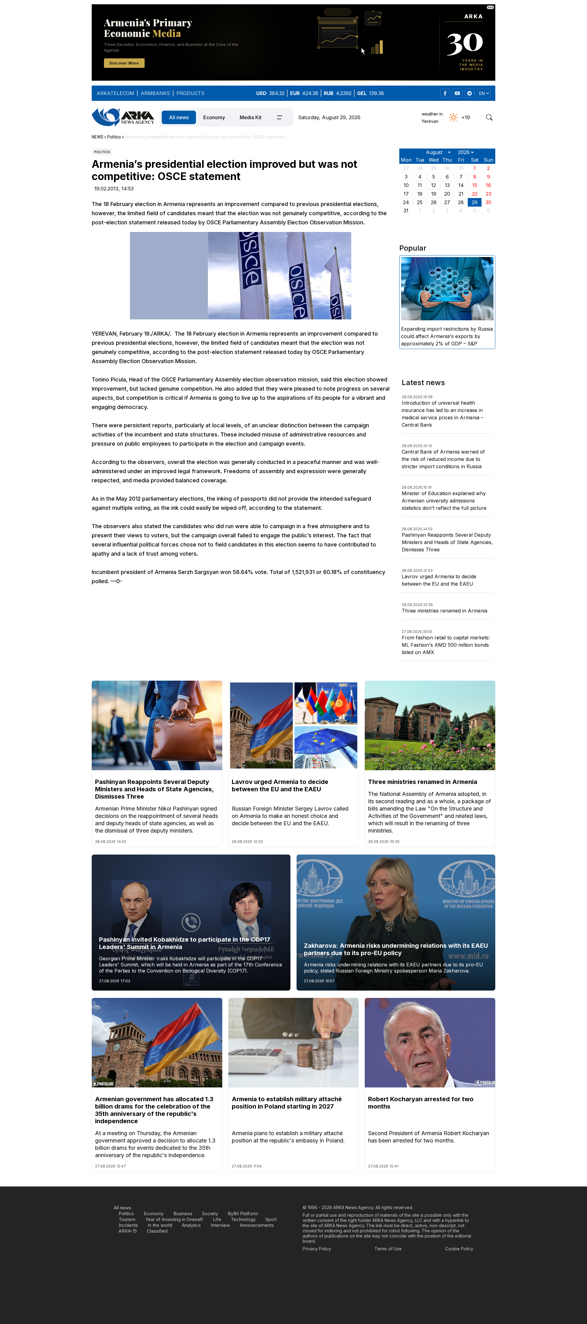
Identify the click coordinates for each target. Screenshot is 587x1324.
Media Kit (250, 117)
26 (434, 202)
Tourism (127, 1219)
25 (420, 202)
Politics (102, 152)
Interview (220, 1225)
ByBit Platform (243, 1213)
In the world (160, 1225)
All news (179, 117)
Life (217, 1219)
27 (447, 202)
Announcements (257, 1225)
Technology (243, 1219)
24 (406, 202)
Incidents (128, 1225)
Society (210, 1213)
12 (433, 185)
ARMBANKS (155, 93)
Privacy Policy (317, 1248)
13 (447, 185)
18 (420, 194)
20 (447, 194)
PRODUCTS (190, 93)
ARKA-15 (128, 1231)
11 (420, 185)
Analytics (191, 1225)
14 (461, 185)
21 (461, 194)
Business (182, 1213)
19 (433, 194)
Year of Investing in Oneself (174, 1219)
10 (406, 185)
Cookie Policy (459, 1248)
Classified (157, 1231)
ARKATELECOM (115, 93)
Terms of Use (388, 1248)
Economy (214, 117)
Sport (271, 1219)
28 (461, 202)
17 (406, 194)
